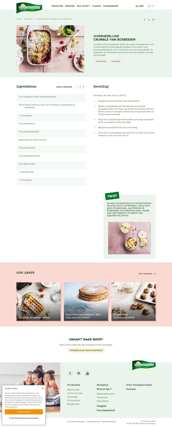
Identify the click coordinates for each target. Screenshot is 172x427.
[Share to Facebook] (144, 19)
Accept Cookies (24, 412)
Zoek (141, 6)
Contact (131, 389)
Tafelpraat (102, 397)
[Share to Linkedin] (149, 19)
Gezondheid (102, 401)
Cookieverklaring (93, 422)
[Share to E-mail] (153, 19)
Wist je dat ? (83, 6)
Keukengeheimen (106, 394)
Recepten (70, 6)
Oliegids (96, 6)
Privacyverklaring (108, 422)
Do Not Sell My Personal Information (23, 418)
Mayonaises (73, 389)
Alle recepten (145, 274)
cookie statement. (11, 407)
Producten (57, 6)
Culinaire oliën (74, 393)
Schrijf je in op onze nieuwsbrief (86, 350)
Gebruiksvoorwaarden (76, 422)
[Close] (42, 388)
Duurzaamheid (110, 6)
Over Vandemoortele (139, 384)
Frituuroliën (73, 400)
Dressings (72, 397)
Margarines (73, 404)
